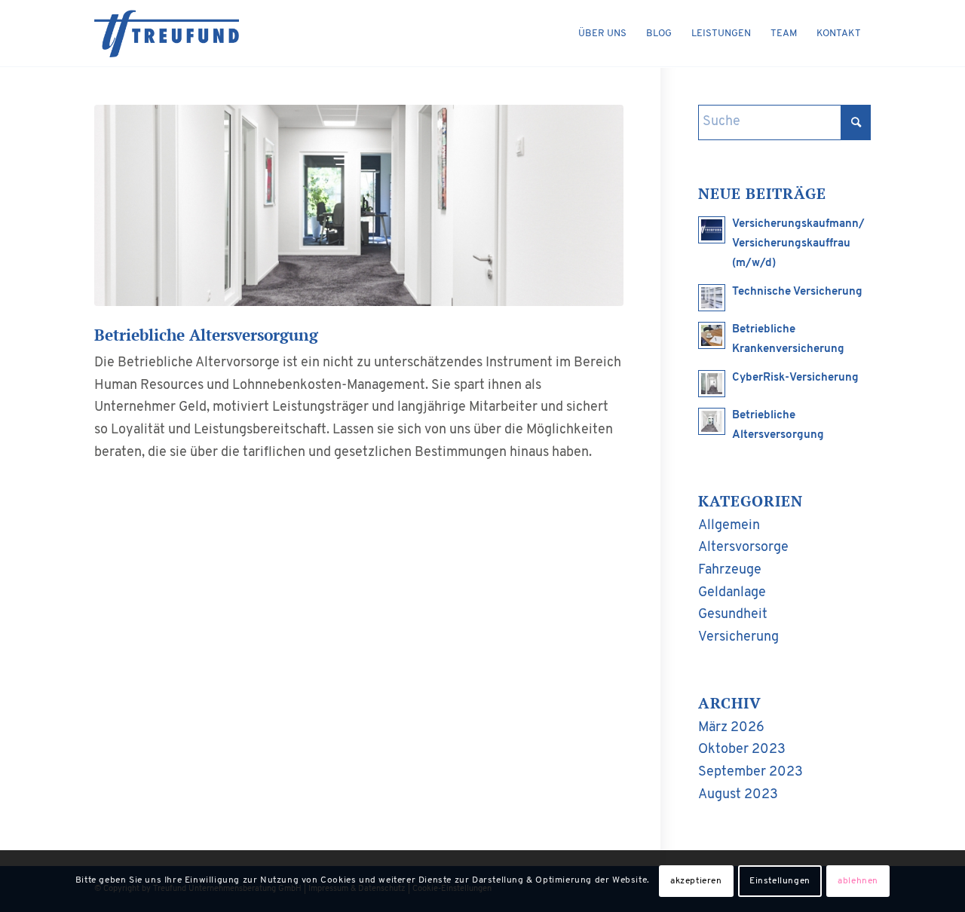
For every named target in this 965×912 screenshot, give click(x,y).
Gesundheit (732, 615)
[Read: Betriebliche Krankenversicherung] (711, 335)
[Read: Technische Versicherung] (711, 297)
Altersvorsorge (743, 548)
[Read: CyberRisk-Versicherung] (711, 383)
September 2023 (750, 772)
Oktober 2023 (742, 750)
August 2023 (738, 795)
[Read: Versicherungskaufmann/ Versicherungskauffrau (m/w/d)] (711, 229)
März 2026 (731, 728)
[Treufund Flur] (358, 205)
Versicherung (738, 637)
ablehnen (858, 881)
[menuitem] (602, 34)
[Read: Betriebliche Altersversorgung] (711, 421)
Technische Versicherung (797, 292)
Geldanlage (732, 593)
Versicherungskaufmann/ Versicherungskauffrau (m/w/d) (798, 244)
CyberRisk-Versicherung (795, 378)
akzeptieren (696, 881)
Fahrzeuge (729, 570)
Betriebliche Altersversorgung (206, 334)
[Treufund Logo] (166, 34)
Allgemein (729, 526)
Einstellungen (779, 881)
